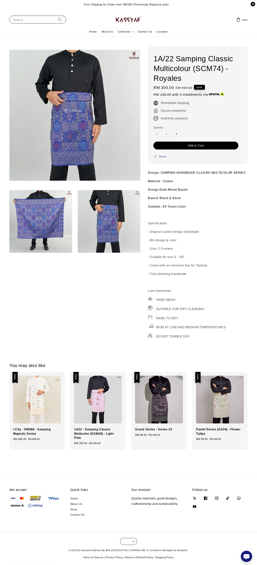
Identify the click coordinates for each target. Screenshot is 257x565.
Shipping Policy (164, 557)
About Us (107, 31)
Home (93, 31)
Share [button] (163, 156)
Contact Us (145, 31)
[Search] (60, 19)
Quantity (158, 127)
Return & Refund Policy (139, 557)
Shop (73, 509)
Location (162, 31)
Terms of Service (93, 557)
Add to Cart (196, 145)
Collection (124, 31)
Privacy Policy (114, 557)
